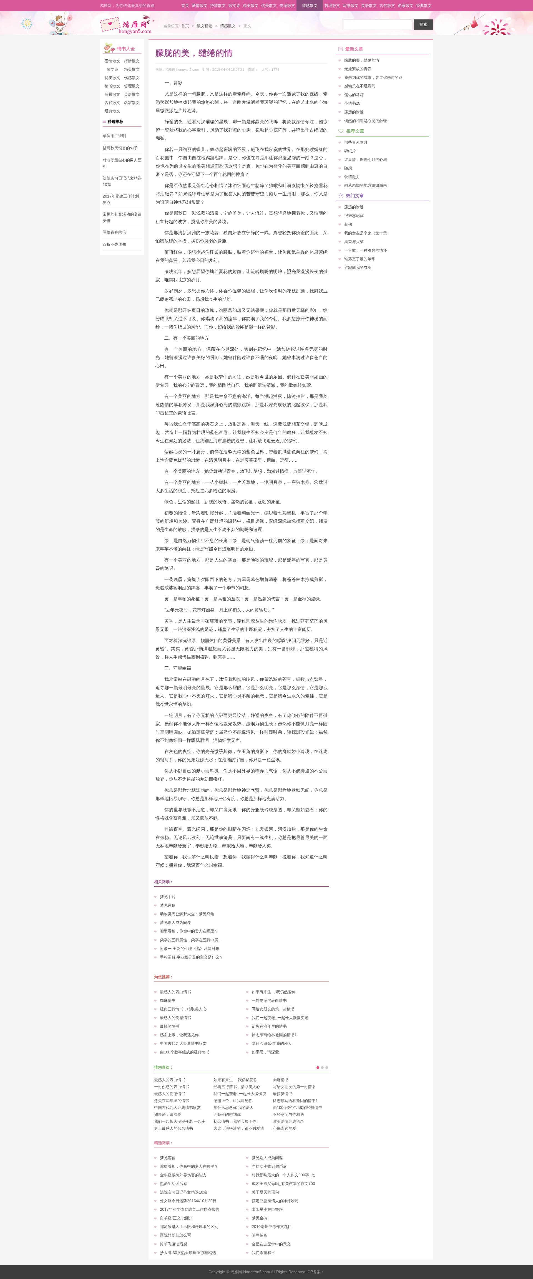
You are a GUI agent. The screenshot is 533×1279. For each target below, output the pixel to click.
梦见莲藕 (167, 905)
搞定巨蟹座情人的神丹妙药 (275, 1201)
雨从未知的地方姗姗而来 (365, 185)
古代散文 (387, 5)
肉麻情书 (167, 1000)
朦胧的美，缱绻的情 (361, 60)
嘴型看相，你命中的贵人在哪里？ (189, 931)
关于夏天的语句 (265, 1192)
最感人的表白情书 (175, 992)
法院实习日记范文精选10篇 (183, 1192)
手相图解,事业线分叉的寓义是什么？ (191, 957)
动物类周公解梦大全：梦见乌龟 (187, 914)
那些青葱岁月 (356, 142)
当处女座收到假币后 (269, 1166)
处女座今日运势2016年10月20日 (188, 1201)
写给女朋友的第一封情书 (273, 1009)
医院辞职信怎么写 (175, 1235)
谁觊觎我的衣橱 (357, 267)
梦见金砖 (259, 1218)
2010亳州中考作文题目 (272, 1226)
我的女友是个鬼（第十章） (367, 233)
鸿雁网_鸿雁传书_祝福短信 (127, 24)
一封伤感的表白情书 (269, 1000)
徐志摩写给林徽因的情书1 (274, 1035)
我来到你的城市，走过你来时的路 (373, 77)
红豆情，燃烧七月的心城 (365, 159)
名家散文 (405, 5)
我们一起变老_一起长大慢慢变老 (280, 1017)
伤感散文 (287, 5)
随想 (348, 168)
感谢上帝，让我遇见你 (179, 1035)
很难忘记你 (354, 215)
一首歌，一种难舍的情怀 (365, 250)
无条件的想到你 (227, 1114)
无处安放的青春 (357, 69)
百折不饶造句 (114, 244)
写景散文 (350, 5)
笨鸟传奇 (259, 1235)
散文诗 (234, 5)
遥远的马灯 (354, 94)
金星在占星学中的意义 (271, 1244)
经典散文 (424, 5)
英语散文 (369, 5)
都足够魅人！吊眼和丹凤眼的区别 (189, 1226)
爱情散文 (199, 5)
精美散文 (250, 5)
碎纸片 (350, 150)
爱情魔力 (352, 177)
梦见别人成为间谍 (175, 922)
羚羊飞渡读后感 (173, 1244)
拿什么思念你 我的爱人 (272, 1043)
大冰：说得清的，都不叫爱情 (238, 1128)
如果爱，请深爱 (265, 1052)
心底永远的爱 (284, 1128)
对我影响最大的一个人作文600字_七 (283, 1175)
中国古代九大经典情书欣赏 (183, 1043)
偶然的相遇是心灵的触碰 (365, 120)
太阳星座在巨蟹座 (267, 1209)
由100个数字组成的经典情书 (184, 1052)
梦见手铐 (167, 896)
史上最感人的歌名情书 (173, 1128)
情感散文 (310, 5)
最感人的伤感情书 (175, 1017)
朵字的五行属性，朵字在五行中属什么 (193, 940)
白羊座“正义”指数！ (177, 1218)
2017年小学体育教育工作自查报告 (189, 1209)
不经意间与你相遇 (288, 1114)
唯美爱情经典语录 (288, 1121)
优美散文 (269, 5)
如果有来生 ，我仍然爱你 (274, 992)
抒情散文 (218, 5)
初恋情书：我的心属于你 (234, 1121)
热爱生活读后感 (173, 1183)
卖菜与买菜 (354, 241)
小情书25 (352, 103)
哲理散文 (332, 5)
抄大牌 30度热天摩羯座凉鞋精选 (188, 1252)
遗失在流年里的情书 (269, 1026)
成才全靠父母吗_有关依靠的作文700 (283, 1183)
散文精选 (204, 26)
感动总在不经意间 (359, 86)
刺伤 (348, 224)
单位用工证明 (114, 135)
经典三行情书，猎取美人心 (183, 1009)
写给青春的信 (114, 232)
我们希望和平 (263, 1252)
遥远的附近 (354, 112)
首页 (185, 5)
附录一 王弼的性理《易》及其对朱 (189, 948)
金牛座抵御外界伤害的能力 (183, 1175)
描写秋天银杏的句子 (120, 148)
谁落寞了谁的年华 (359, 258)
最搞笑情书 (169, 1026)
